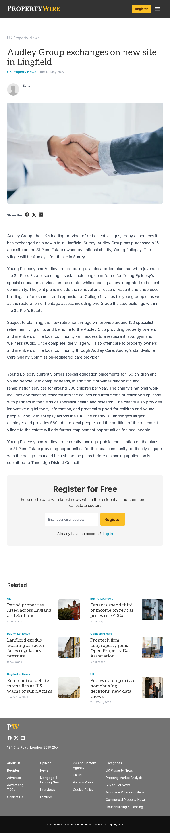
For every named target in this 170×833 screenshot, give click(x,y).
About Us (13, 763)
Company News (101, 633)
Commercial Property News (126, 799)
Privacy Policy (83, 782)
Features (46, 797)
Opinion (45, 763)
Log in (108, 533)
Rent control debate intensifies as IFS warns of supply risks (29, 686)
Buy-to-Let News (101, 598)
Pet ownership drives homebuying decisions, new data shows (112, 688)
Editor (27, 85)
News (44, 770)
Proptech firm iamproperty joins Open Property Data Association (111, 648)
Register (141, 9)
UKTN (77, 775)
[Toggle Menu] (157, 8)
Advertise (14, 778)
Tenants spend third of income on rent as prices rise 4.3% (112, 610)
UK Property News (23, 38)
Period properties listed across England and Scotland (29, 610)
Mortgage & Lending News (125, 792)
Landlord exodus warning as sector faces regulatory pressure (26, 648)
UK (9, 598)
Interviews (47, 789)
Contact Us (15, 797)
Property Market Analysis (124, 778)
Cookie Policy (83, 789)
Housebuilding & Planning (124, 807)
